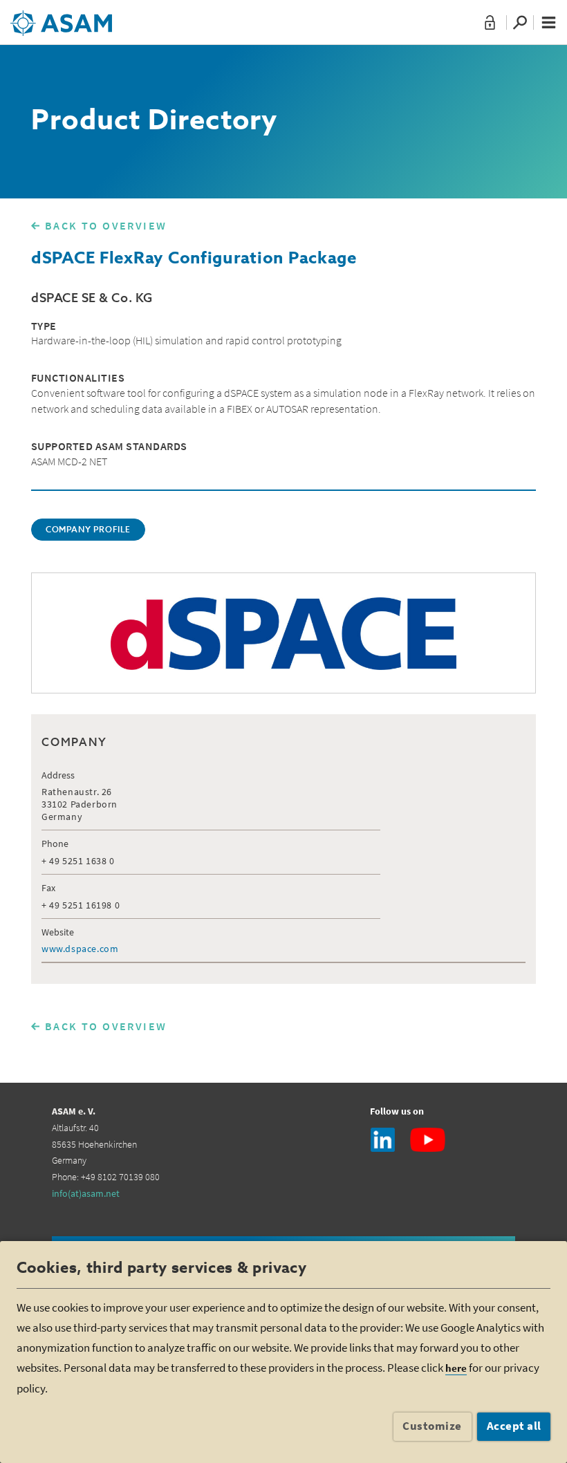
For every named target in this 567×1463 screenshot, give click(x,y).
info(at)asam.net (86, 1193)
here (456, 1368)
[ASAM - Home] (61, 18)
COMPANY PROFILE (88, 530)
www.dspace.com (79, 948)
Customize (432, 1425)
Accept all (514, 1425)
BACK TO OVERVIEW (106, 225)
